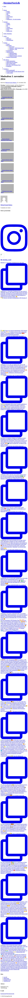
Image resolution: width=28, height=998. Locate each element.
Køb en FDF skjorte (10, 63)
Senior (7, 18)
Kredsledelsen (9, 50)
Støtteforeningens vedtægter (15, 55)
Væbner (8, 15)
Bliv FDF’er (6, 59)
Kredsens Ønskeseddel (11, 57)
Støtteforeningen (10, 52)
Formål (8, 44)
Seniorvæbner (9, 16)
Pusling (8, 11)
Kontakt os (5, 69)
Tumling (8, 12)
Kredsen (5, 42)
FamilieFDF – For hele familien (13, 19)
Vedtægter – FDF (13, 49)
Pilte (7, 14)
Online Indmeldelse (10, 61)
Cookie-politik (9, 72)
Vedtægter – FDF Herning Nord (16, 48)
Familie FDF (9, 31)
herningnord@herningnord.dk (7, 993)
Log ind (5, 977)
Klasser (5, 10)
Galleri (5, 36)
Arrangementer (9, 40)
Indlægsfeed (6, 978)
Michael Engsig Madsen (6, 205)
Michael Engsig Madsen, (11, 82)
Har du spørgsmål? (10, 70)
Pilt (7, 25)
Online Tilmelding (7, 33)
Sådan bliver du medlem (11, 62)
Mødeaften (8, 39)
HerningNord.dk (11, 3)
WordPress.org (6, 981)
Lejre (7, 37)
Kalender (5, 22)
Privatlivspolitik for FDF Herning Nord (15, 71)
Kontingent (8, 66)
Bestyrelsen (9, 45)
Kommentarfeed (7, 979)
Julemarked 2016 (13, 54)
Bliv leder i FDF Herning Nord (13, 65)
